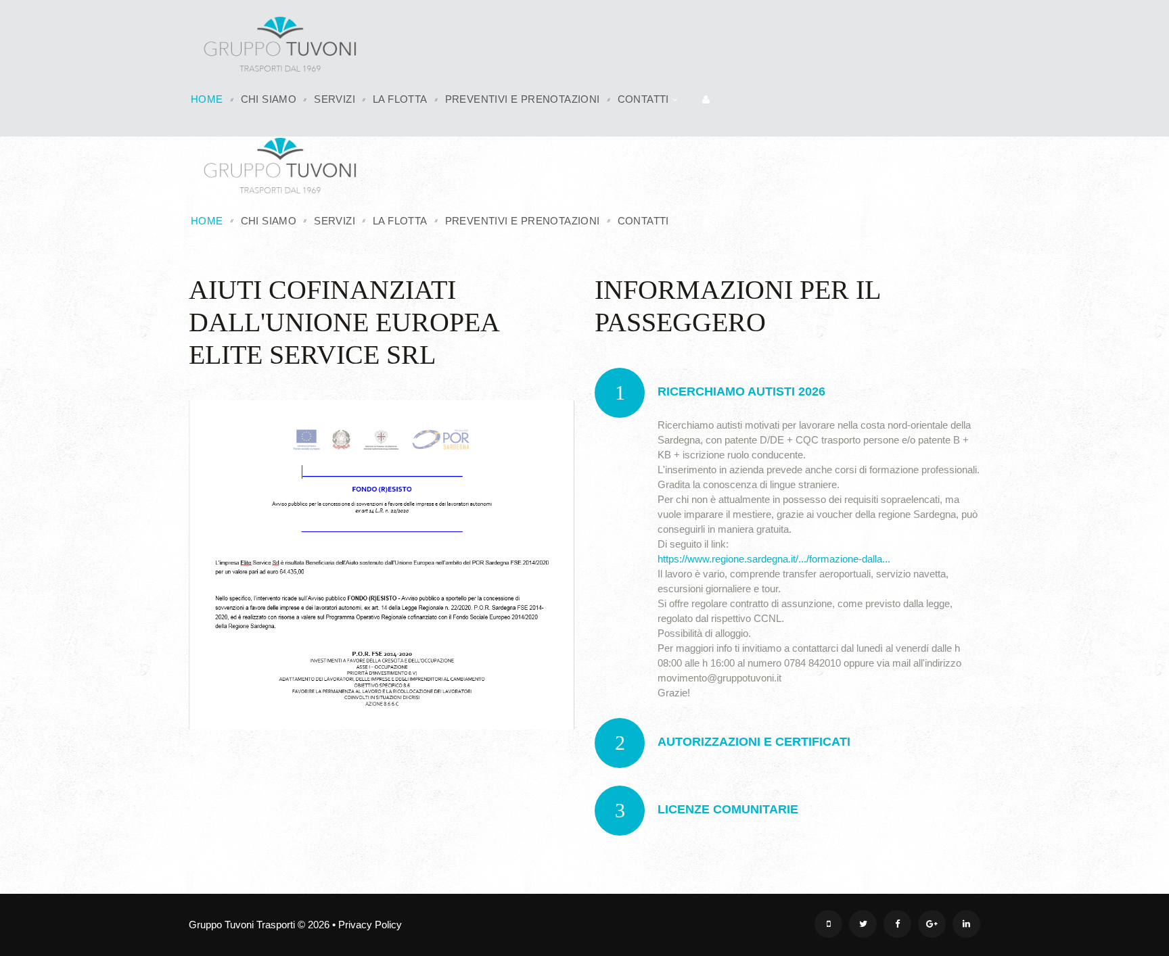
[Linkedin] (966, 924)
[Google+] (932, 924)
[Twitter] (863, 924)
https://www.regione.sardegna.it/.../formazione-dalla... (774, 559)
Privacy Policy (370, 924)
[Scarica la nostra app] (828, 924)
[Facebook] (897, 924)
